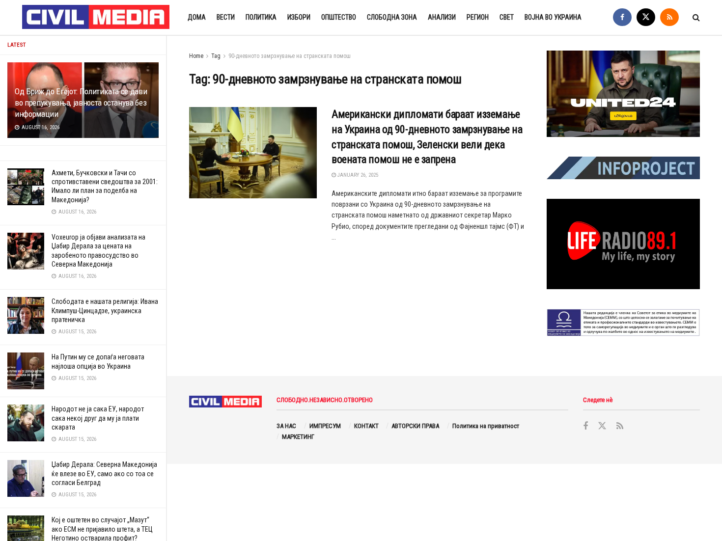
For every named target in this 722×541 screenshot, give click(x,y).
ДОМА (197, 17)
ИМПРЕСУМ (325, 426)
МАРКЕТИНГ (298, 436)
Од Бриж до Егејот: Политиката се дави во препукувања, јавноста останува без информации (81, 102)
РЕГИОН (478, 17)
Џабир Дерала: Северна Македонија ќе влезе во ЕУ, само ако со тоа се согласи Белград (104, 473)
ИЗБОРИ (298, 17)
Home (196, 56)
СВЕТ (507, 17)
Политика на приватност (485, 426)
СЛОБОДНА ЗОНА (392, 17)
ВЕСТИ (226, 17)
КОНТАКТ (366, 426)
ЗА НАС (286, 426)
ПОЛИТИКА (261, 17)
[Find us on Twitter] (646, 17)
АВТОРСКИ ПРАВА (415, 426)
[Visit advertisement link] (623, 94)
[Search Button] (696, 17)
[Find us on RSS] (669, 17)
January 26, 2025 (357, 175)
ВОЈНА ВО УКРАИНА (553, 17)
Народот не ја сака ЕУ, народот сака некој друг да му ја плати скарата (98, 418)
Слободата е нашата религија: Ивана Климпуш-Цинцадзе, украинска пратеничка (105, 310)
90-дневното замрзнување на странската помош (289, 56)
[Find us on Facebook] (622, 17)
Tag (216, 56)
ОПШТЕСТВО (338, 17)
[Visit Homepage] (96, 17)
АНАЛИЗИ (442, 17)
